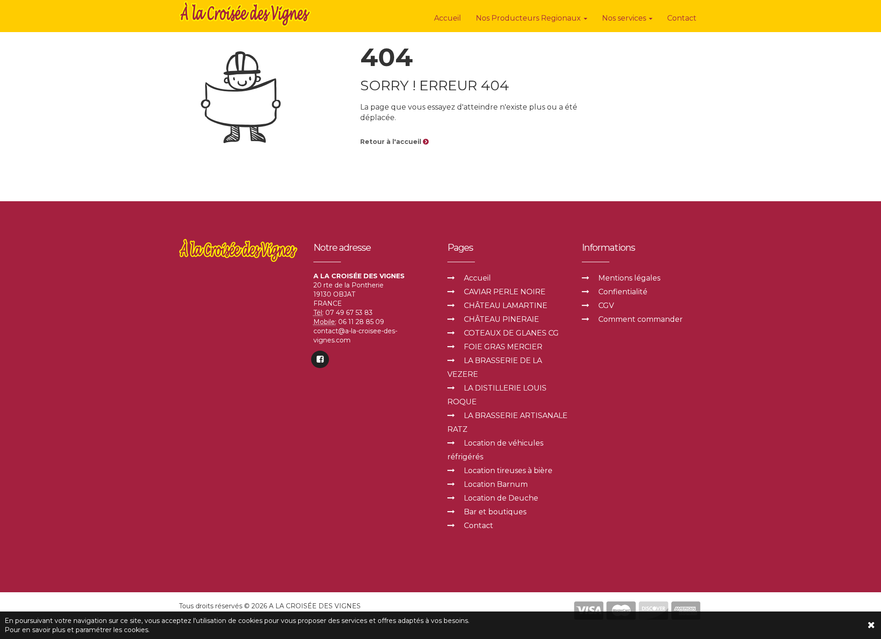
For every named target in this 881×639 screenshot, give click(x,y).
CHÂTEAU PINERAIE (501, 319)
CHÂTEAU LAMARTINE (505, 305)
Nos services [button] (625, 18)
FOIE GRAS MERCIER (503, 346)
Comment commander (640, 319)
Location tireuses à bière (508, 470)
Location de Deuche (501, 498)
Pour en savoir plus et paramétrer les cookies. (77, 630)
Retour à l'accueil (391, 142)
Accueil (447, 18)
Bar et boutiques (495, 511)
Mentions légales (629, 278)
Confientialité (622, 291)
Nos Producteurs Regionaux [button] (529, 18)
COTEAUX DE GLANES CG (511, 333)
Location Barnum (496, 484)
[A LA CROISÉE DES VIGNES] (246, 14)
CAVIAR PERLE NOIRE (505, 291)
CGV (606, 305)
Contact (682, 18)
